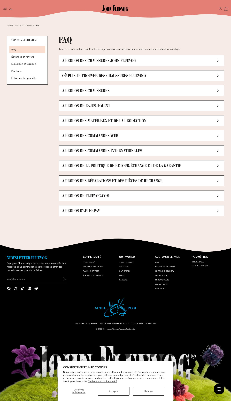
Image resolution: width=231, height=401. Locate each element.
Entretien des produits (23, 78)
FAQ (13, 49)
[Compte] (220, 9)
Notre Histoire (126, 262)
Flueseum (123, 267)
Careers (123, 280)
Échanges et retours (22, 56)
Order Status (161, 284)
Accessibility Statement (86, 323)
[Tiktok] (22, 288)
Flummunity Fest (91, 271)
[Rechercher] (10, 9)
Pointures (16, 71)
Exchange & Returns (165, 267)
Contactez (160, 289)
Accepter (114, 391)
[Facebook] (9, 288)
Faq (157, 262)
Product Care (162, 280)
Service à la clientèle (24, 25)
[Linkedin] (29, 288)
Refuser (148, 391)
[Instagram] (16, 288)
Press (121, 275)
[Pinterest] (36, 288)
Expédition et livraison (23, 64)
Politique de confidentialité (102, 381)
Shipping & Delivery (164, 271)
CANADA (200, 262)
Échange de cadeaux (93, 275)
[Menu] (4, 8)
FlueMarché (89, 262)
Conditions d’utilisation (144, 323)
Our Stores (124, 271)
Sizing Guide (161, 275)
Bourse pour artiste (93, 267)
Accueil (10, 25)
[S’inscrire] (65, 279)
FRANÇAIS (204, 266)
